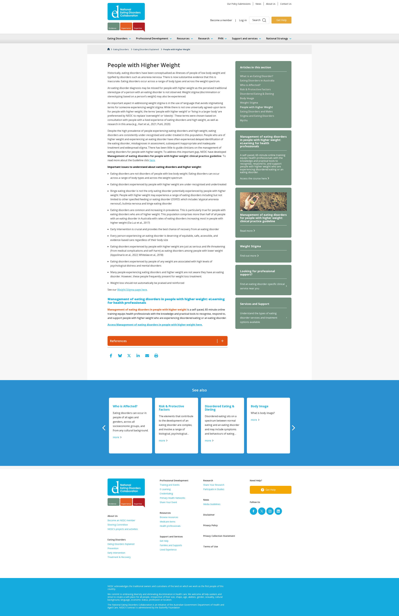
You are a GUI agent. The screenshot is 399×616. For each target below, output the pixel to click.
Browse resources (169, 517)
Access (112, 324)
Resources (183, 38)
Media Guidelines (211, 504)
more (116, 437)
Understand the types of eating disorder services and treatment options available (258, 318)
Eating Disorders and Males (256, 111)
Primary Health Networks (172, 497)
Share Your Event (168, 502)
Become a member (221, 20)
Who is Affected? (250, 85)
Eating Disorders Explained (146, 49)
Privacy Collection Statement (219, 535)
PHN (220, 38)
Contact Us (285, 3)
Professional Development (152, 38)
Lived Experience (168, 549)
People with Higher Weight (176, 49)
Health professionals (170, 525)
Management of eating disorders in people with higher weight (156, 324)
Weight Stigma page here (132, 289)
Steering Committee (118, 524)
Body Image (247, 98)
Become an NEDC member (121, 520)
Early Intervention (116, 552)
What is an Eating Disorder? (256, 76)
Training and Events (170, 484)
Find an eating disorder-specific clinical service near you (262, 286)
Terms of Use (210, 546)
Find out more (248, 255)
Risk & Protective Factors (255, 89)
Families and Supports (171, 545)
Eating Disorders (117, 38)
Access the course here (253, 178)
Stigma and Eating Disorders (257, 116)
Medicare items (167, 521)
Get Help (281, 20)
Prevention (113, 548)
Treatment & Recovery (119, 557)
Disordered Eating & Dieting (257, 93)
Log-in (243, 20)
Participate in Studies (213, 489)
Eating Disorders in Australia (257, 80)
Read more (246, 230)
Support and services (245, 38)
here (152, 160)
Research (203, 38)
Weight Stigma (249, 102)
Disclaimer (209, 514)
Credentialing (166, 493)
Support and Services (171, 536)
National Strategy (277, 38)
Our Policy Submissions (239, 3)
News (258, 3)
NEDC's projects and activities (123, 529)
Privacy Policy (210, 525)
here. (199, 324)
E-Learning (165, 489)
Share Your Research (213, 484)
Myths (244, 120)
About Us (270, 3)
